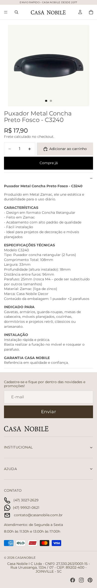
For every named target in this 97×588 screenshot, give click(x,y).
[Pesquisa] (16, 12)
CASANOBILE (25, 557)
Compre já (49, 163)
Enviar (48, 411)
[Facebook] (73, 580)
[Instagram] (81, 580)
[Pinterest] (90, 580)
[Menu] (5, 12)
